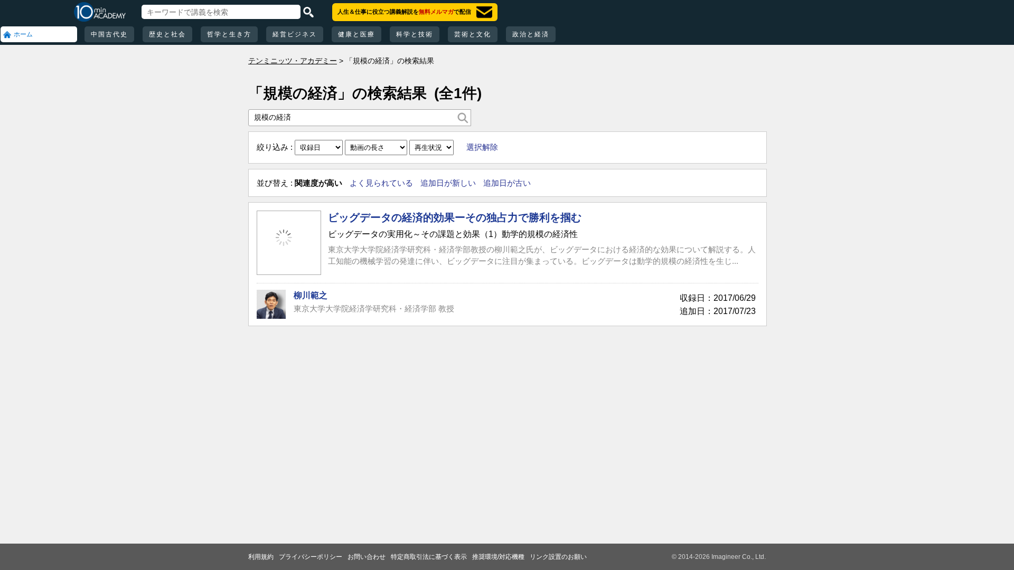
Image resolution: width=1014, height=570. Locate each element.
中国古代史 (109, 34)
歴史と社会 (167, 34)
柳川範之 (310, 295)
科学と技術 (414, 34)
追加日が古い (507, 182)
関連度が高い (318, 182)
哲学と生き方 (229, 34)
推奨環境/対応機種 (498, 556)
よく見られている (381, 182)
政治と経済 (530, 34)
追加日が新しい (448, 182)
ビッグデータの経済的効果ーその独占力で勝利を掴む (454, 217)
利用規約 (261, 556)
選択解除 (482, 146)
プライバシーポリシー (310, 556)
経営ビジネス (295, 34)
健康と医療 (356, 34)
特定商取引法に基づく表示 (429, 556)
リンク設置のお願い (558, 556)
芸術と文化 (472, 34)
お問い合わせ (367, 556)
